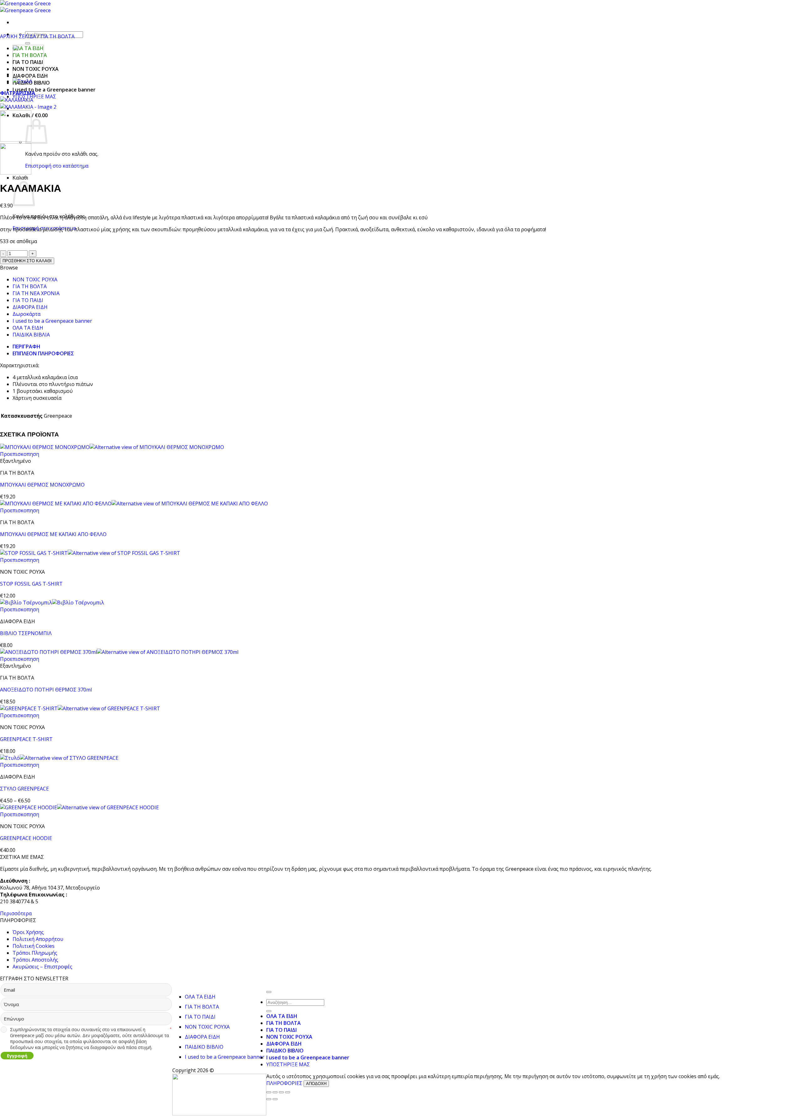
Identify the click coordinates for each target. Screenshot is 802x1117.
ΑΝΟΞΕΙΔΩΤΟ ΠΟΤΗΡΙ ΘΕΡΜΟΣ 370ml (46, 689)
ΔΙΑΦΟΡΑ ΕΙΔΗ (30, 307)
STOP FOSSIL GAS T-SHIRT (31, 583)
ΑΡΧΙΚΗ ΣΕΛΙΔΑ (18, 36)
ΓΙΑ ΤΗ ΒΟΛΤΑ (57, 36)
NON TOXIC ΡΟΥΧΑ (35, 279)
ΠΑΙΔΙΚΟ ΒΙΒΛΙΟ (204, 1046)
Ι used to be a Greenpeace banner (54, 89)
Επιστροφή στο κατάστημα (56, 165)
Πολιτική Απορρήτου (38, 939)
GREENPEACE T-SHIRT (26, 739)
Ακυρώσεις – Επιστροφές (42, 966)
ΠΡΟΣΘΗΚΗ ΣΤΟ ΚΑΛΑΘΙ (27, 260)
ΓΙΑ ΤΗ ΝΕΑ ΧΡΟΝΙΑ (36, 293)
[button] (17, 93)
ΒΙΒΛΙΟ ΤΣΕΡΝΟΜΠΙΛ (26, 633)
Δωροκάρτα (26, 314)
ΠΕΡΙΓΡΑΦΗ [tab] (26, 346)
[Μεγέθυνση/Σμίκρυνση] (268, 1092)
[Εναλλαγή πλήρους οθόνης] (275, 1092)
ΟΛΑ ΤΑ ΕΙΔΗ (28, 327)
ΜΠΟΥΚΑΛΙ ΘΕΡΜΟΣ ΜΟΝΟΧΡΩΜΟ (42, 484)
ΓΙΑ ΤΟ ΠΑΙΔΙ (28, 300)
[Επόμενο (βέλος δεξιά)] (275, 1099)
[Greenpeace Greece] (25, 7)
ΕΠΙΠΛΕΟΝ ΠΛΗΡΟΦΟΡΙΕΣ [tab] (43, 353)
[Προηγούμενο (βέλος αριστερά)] (268, 1099)
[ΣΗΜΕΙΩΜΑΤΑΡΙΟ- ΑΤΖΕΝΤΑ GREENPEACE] (28, 74)
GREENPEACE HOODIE (26, 838)
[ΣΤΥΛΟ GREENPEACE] (22, 81)
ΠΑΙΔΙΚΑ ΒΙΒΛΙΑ (31, 334)
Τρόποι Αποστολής (35, 959)
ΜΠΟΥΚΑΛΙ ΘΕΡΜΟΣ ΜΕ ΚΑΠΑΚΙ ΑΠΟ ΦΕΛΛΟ (53, 534)
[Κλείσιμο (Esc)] (287, 1092)
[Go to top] (268, 992)
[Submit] (27, 43)
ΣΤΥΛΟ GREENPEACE (24, 788)
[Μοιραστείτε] (281, 1092)
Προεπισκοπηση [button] (19, 454)
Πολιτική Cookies (34, 945)
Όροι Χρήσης (28, 932)
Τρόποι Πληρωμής (35, 952)
